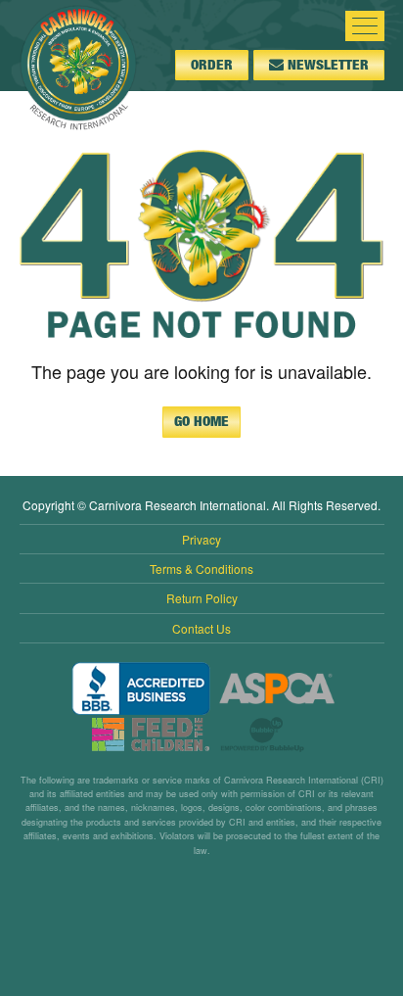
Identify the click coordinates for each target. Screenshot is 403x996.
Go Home (201, 421)
